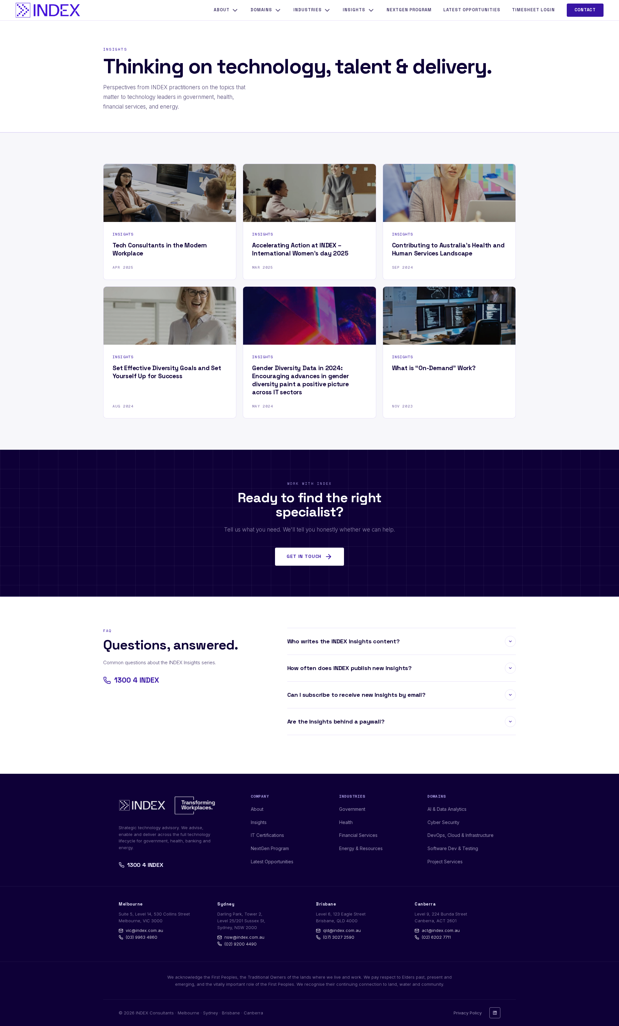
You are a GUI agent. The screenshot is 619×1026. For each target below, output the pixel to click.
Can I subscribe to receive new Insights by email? (356, 694)
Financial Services (358, 835)
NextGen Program (409, 10)
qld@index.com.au (342, 930)
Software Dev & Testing (452, 848)
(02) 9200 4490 (240, 943)
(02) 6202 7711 (436, 937)
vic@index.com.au (144, 930)
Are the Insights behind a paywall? (336, 721)
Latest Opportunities (471, 10)
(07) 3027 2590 (338, 937)
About (222, 10)
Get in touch (304, 556)
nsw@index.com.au (244, 937)
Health (346, 822)
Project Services (445, 861)
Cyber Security (443, 822)
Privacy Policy (468, 1012)
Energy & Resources (361, 848)
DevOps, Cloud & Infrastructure (460, 835)
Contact (585, 10)
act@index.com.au (441, 930)
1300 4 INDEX (136, 680)
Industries (307, 10)
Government (352, 809)
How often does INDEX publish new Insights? (349, 667)
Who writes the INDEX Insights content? (343, 641)
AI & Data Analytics (447, 809)
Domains (261, 10)
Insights (354, 10)
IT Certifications (267, 835)
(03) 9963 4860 (141, 937)
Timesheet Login (533, 10)
